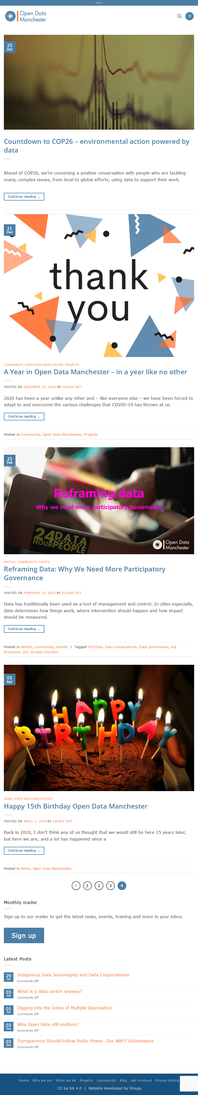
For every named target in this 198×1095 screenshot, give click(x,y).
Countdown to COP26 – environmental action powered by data (96, 145)
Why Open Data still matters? (48, 1024)
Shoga (135, 1088)
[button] (179, 16)
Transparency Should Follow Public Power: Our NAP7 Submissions (87, 1040)
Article (10, 562)
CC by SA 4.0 (69, 1088)
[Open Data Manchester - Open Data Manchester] (25, 16)
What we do (66, 1080)
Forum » (99, 2)
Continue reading (24, 196)
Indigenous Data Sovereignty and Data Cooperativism (73, 974)
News (8, 799)
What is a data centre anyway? (49, 991)
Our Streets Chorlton (40, 652)
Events (44, 562)
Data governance (153, 647)
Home (24, 1080)
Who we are (42, 1080)
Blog (123, 1080)
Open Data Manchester (44, 365)
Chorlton (95, 647)
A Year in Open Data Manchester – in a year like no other (95, 371)
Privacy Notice (167, 1080)
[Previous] (76, 885)
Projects (72, 365)
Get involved (141, 1080)
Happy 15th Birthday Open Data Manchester (75, 806)
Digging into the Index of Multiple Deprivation (64, 1007)
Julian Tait (72, 386)
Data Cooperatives (121, 647)
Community (13, 365)
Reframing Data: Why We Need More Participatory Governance (85, 573)
